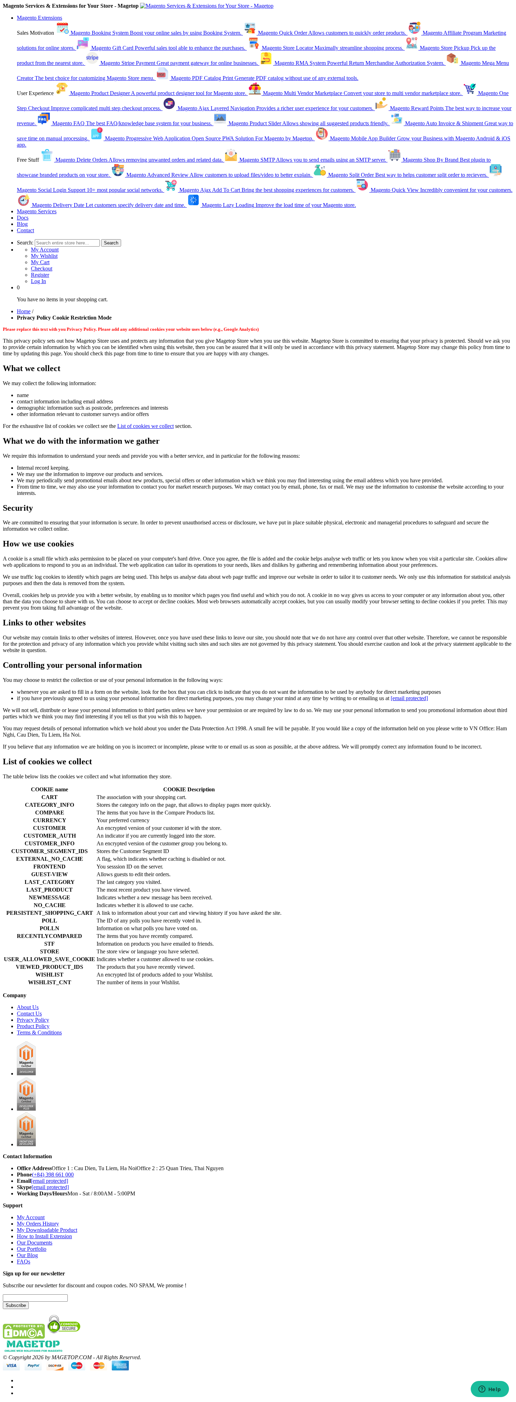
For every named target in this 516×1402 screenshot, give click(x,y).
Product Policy (33, 1026)
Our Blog (27, 1255)
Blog (22, 224)
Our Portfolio (31, 1249)
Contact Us (29, 1014)
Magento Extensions (39, 18)
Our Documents (34, 1243)
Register (40, 275)
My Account (45, 250)
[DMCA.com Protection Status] (24, 1337)
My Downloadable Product (47, 1230)
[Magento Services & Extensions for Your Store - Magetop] (206, 6)
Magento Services (37, 211)
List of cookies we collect (145, 426)
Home (24, 311)
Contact (25, 230)
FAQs (23, 1262)
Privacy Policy (33, 1020)
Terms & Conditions (39, 1032)
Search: (25, 243)
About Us (28, 1007)
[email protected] (409, 698)
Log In (38, 281)
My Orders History (38, 1224)
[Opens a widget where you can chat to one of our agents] (489, 1389)
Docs (22, 218)
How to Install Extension (44, 1236)
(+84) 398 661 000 (53, 1175)
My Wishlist (44, 256)
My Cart (40, 262)
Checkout (41, 268)
